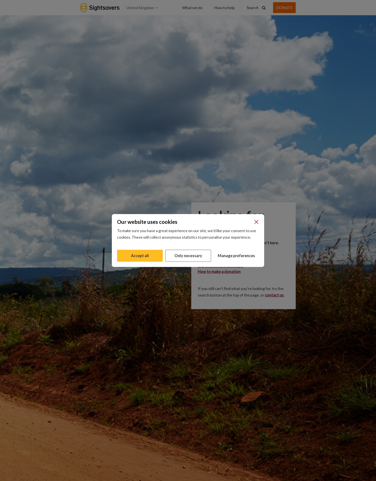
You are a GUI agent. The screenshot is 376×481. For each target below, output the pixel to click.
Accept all (140, 255)
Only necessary (188, 255)
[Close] (256, 222)
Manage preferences (236, 255)
